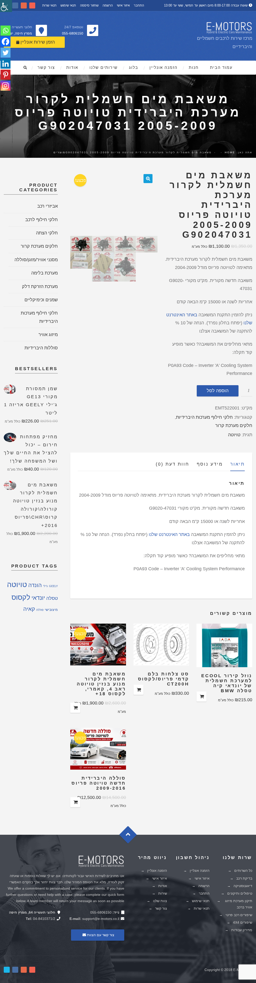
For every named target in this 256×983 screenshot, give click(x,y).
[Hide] (2, 96)
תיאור (237, 464)
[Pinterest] (5, 75)
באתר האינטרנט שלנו (169, 534)
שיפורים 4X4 (242, 922)
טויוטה (234, 434)
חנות (194, 67)
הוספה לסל (217, 390)
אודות (72, 67)
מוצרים (60, 152)
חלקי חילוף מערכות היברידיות (204, 417)
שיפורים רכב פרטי (239, 915)
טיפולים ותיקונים (239, 893)
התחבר (139, 5)
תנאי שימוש (68, 5)
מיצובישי (51, 610)
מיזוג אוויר (48, 334)
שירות (162, 893)
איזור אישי (123, 5)
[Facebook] (5, 42)
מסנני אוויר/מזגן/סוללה (36, 259)
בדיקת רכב (244, 878)
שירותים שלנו (104, 67)
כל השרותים (243, 871)
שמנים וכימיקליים (41, 299)
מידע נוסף (210, 464)
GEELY (53, 586)
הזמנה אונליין (164, 67)
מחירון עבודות (241, 930)
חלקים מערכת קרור (233, 425)
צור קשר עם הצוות (100, 935)
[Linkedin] (5, 64)
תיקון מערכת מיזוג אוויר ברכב (238, 904)
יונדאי (38, 598)
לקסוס (21, 597)
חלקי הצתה (47, 232)
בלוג (133, 67)
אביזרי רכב (47, 206)
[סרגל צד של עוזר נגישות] (6, 6)
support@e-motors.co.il (100, 919)
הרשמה (107, 5)
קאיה (29, 609)
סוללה (40, 609)
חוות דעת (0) (172, 464)
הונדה (35, 585)
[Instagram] (5, 86)
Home (230, 152)
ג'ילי (45, 586)
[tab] (234, 465)
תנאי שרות (49, 5)
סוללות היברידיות (41, 347)
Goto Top (130, 836)
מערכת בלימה (44, 272)
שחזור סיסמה (89, 5)
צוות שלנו (160, 901)
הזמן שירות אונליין (37, 42)
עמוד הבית (221, 67)
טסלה (52, 598)
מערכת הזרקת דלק (40, 286)
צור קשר (46, 67)
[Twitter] (5, 53)
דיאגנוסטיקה (243, 886)
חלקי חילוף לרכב (41, 219)
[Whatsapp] (5, 31)
